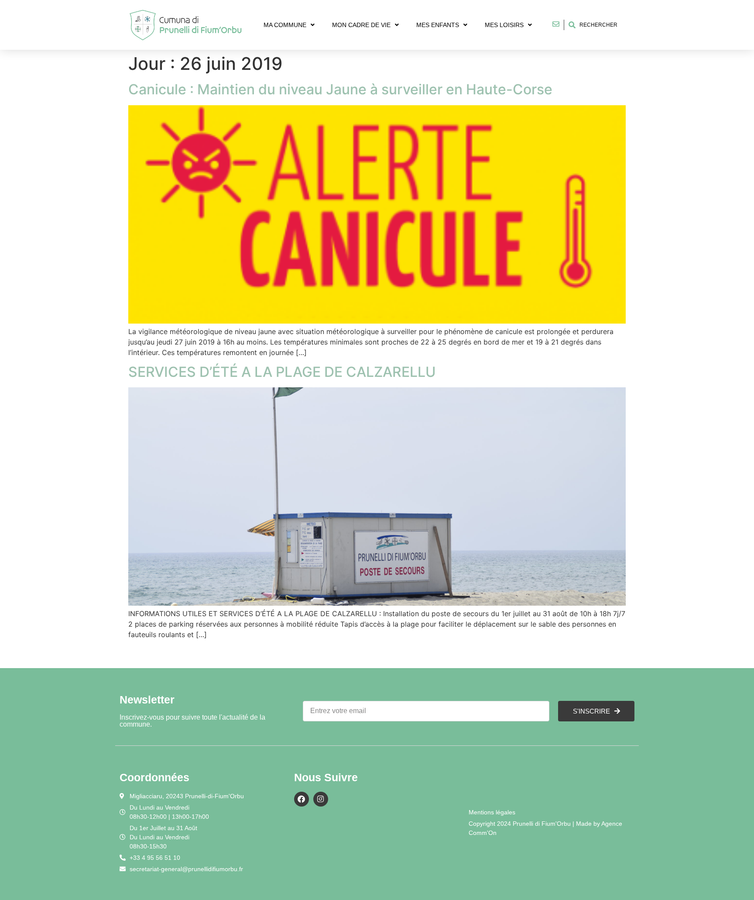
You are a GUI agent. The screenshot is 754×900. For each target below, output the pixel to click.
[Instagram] (320, 799)
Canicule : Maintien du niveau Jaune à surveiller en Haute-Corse (340, 89)
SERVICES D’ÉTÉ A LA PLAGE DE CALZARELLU (282, 371)
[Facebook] (301, 799)
